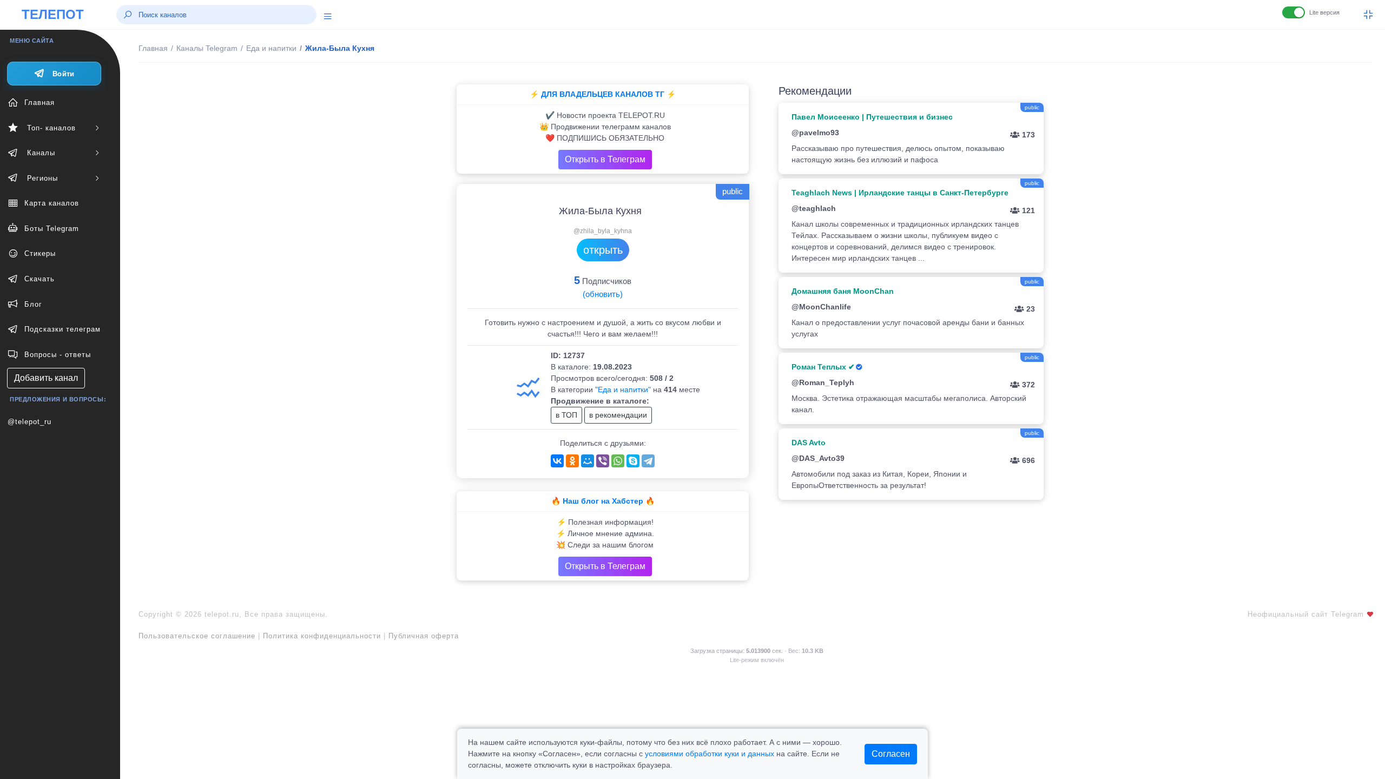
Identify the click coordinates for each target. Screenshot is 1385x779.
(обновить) (603, 294)
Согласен (891, 753)
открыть (603, 250)
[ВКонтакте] (557, 460)
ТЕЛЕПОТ (53, 14)
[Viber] (602, 460)
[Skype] (632, 460)
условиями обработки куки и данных (709, 753)
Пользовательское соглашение (196, 636)
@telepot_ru (29, 422)
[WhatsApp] (617, 460)
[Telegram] (648, 460)
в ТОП (566, 415)
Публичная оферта (423, 636)
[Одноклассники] (572, 460)
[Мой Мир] (587, 460)
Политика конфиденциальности (322, 636)
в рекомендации (618, 415)
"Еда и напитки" (623, 389)
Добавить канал (46, 377)
